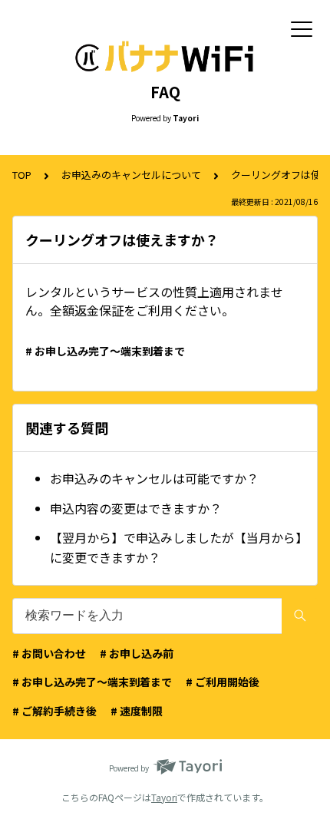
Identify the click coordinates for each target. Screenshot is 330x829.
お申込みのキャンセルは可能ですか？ (154, 478)
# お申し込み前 (136, 653)
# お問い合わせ (49, 653)
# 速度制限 (137, 710)
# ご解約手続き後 (54, 710)
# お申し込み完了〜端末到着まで (105, 350)
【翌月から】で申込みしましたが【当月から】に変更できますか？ (176, 547)
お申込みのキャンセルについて (131, 174)
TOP (21, 174)
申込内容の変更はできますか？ (136, 508)
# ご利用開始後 (222, 681)
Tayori (164, 797)
